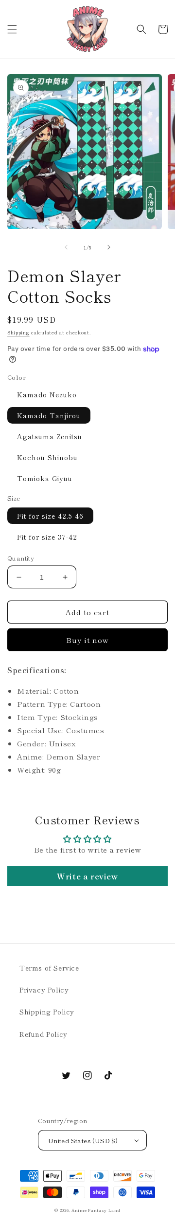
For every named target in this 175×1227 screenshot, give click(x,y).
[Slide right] (109, 247)
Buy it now (87, 640)
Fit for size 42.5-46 (50, 516)
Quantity (20, 558)
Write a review (87, 876)
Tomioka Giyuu (44, 478)
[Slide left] (66, 247)
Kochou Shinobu (47, 457)
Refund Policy (43, 1034)
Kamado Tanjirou (49, 415)
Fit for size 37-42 (47, 537)
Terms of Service (49, 968)
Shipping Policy (46, 1011)
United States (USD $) (83, 1140)
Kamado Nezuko (47, 394)
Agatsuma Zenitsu (49, 436)
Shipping (18, 332)
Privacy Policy (44, 989)
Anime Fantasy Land (96, 1210)
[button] (12, 29)
